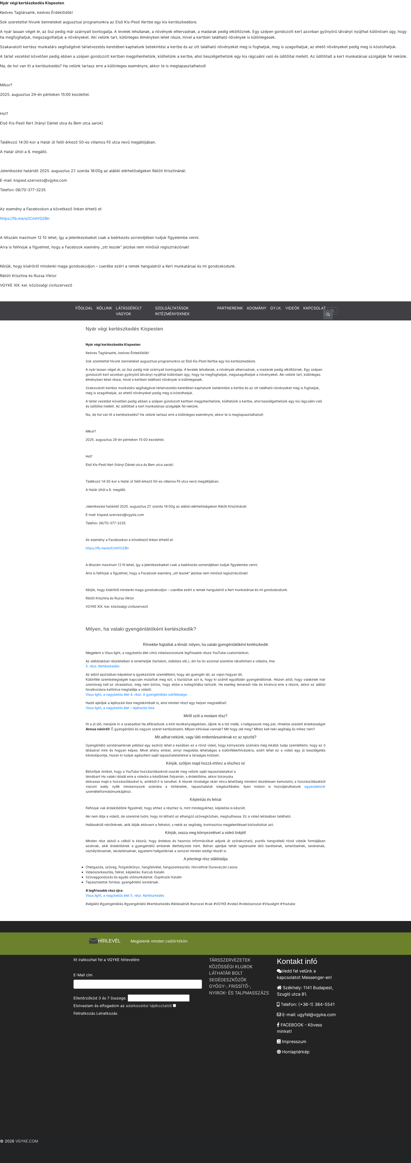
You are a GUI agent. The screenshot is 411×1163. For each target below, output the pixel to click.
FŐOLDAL (84, 308)
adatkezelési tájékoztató (148, 1005)
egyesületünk (314, 786)
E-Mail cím (83, 975)
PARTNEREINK (230, 308)
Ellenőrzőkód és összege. (100, 998)
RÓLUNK (104, 308)
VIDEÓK (292, 308)
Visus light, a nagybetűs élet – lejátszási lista (120, 708)
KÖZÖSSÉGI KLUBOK (231, 966)
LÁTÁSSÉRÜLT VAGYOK (129, 311)
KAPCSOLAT (314, 308)
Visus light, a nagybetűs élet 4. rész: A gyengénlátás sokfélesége (136, 694)
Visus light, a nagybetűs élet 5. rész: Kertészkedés (125, 895)
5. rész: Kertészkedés (102, 666)
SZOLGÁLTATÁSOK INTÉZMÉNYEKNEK (172, 311)
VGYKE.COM (26, 1141)
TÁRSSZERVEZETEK (229, 959)
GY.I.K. (276, 308)
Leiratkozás (106, 1013)
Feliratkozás (84, 1013)
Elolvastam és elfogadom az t (122, 1005)
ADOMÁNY (256, 308)
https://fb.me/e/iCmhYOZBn (24, 218)
